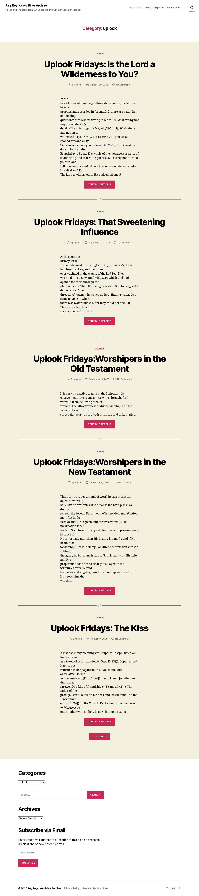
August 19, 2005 (99, 638)
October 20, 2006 (99, 84)
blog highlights (153, 7)
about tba (134, 7)
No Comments (123, 84)
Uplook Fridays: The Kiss (99, 628)
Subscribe (28, 862)
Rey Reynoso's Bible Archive (26, 5)
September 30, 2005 (99, 242)
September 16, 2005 (99, 379)
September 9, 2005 (99, 482)
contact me (173, 7)
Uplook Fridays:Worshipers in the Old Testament (99, 363)
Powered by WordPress (95, 888)
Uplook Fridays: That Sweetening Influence (99, 227)
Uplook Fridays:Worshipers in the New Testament (99, 467)
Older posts (99, 736)
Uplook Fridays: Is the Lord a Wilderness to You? (99, 69)
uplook (99, 53)
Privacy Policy (71, 888)
